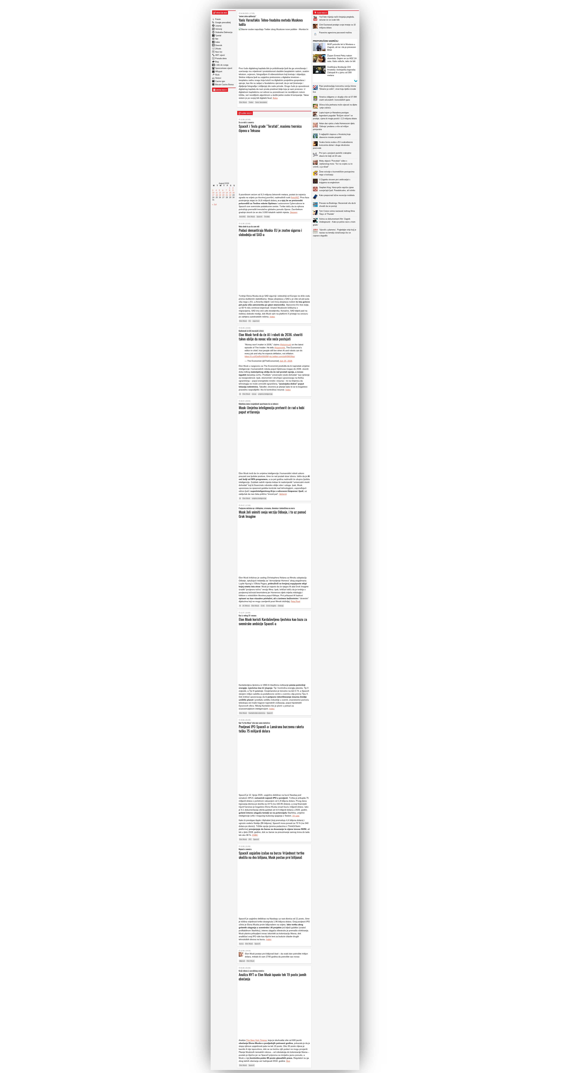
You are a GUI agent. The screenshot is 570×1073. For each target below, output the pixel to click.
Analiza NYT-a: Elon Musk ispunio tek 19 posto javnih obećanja (272, 976)
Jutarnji (218, 26)
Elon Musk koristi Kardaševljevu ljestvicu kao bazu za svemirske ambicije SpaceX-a (273, 621)
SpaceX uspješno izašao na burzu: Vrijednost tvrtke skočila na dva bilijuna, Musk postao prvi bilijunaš (271, 855)
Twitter (251, 102)
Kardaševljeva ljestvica (257, 713)
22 (230, 195)
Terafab (267, 216)
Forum (218, 19)
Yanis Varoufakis (261, 102)
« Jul (214, 204)
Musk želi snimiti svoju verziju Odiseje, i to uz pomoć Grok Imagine (272, 514)
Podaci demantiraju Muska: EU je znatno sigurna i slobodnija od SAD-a (270, 232)
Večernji (218, 29)
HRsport (218, 71)
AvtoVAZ (295, 197)
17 (213, 195)
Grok (263, 606)
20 (223, 195)
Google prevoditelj (223, 22)
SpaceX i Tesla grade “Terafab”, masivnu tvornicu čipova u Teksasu (270, 128)
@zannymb (279, 347)
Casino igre (220, 81)
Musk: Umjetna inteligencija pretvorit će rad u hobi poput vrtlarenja (271, 409)
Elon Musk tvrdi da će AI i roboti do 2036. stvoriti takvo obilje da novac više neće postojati (271, 336)
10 (213, 193)
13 (223, 193)
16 (233, 193)
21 (227, 195)
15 (230, 193)
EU (250, 321)
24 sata (295, 816)
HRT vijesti (220, 55)
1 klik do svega (221, 65)
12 (220, 193)
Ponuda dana (221, 58)
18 (217, 195)
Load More (336, 243)
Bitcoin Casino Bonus (224, 84)
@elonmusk (285, 344)
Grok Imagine (271, 606)
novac (254, 394)
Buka (275, 98)
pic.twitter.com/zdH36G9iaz (282, 356)
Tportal (218, 35)
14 (227, 193)
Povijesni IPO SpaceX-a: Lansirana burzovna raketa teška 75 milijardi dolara (271, 728)
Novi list (218, 52)
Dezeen (293, 212)
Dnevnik (218, 45)
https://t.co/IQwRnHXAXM (257, 356)
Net (216, 39)
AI (240, 394)
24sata (218, 49)
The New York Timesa (256, 1040)
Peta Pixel (295, 601)
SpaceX (259, 216)
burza (241, 944)
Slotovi (218, 78)
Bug (217, 62)
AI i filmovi (246, 606)
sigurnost (256, 321)
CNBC (255, 835)
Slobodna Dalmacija (223, 32)
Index (217, 42)
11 (217, 193)
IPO (250, 839)
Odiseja (280, 606)
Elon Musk (243, 102)
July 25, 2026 (286, 361)
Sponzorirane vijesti (223, 68)
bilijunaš (242, 961)
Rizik (217, 75)
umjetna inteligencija (265, 394)
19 (220, 195)
